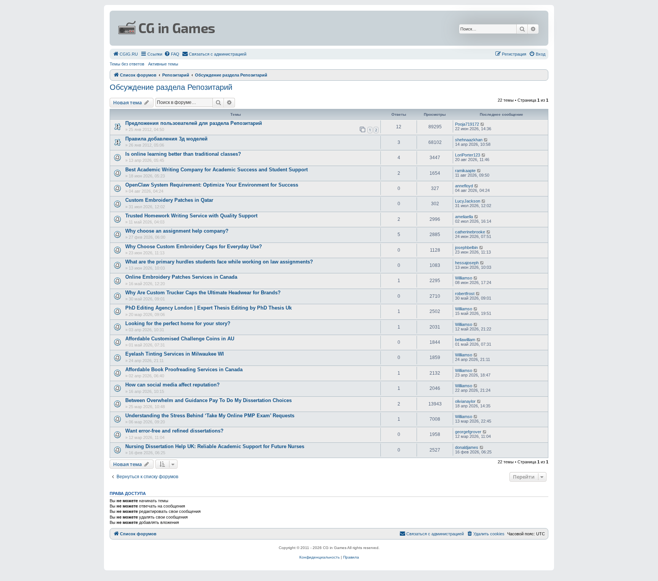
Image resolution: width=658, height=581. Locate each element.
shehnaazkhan (468, 139)
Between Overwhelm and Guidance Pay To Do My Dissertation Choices (208, 400)
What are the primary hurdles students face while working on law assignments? (219, 262)
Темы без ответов (127, 64)
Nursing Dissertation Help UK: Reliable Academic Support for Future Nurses (214, 446)
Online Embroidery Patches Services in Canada (181, 277)
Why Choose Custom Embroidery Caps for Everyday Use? (193, 246)
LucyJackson (467, 201)
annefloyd (464, 186)
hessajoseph (467, 262)
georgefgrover (468, 431)
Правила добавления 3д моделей (166, 139)
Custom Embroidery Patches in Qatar (169, 200)
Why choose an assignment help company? (176, 231)
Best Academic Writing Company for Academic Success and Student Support (216, 169)
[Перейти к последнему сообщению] (482, 124)
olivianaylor (465, 401)
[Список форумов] (255, 28)
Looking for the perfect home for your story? (177, 323)
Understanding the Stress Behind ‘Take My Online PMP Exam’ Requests (209, 415)
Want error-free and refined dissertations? (174, 431)
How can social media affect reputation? (172, 385)
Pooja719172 (467, 124)
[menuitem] (125, 54)
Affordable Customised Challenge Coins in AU (179, 339)
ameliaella (464, 216)
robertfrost (464, 293)
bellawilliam (465, 339)
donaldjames (466, 447)
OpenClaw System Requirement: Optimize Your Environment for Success (211, 185)
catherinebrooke (470, 232)
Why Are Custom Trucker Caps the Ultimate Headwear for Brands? (203, 292)
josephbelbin (466, 247)
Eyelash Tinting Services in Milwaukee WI (174, 354)
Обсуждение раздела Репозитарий (171, 87)
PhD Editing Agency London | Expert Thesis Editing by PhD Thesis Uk (208, 308)
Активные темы (163, 64)
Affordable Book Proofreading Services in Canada (184, 369)
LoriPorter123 (467, 155)
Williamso (463, 278)
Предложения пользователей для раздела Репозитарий (193, 123)
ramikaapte (465, 170)
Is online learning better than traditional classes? (183, 154)
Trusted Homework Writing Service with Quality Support (191, 216)
